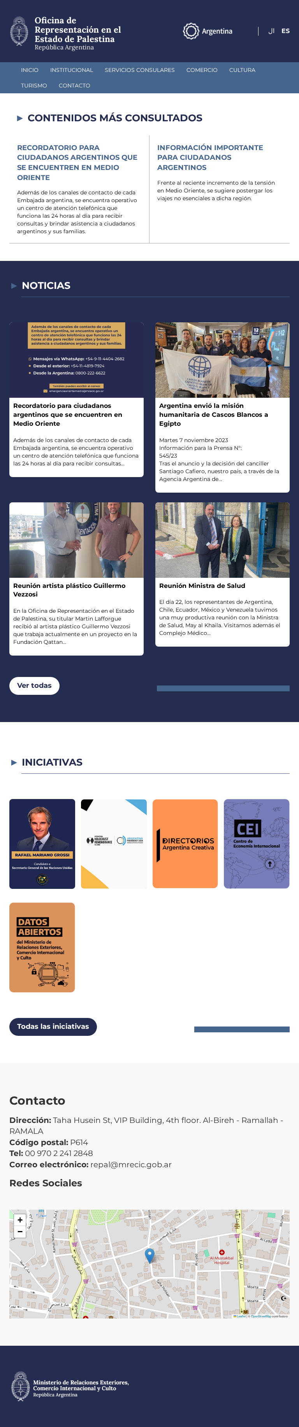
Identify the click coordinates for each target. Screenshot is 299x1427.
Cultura (242, 69)
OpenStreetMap (261, 1316)
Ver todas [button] (34, 685)
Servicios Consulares (140, 69)
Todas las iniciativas (53, 1026)
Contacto (74, 85)
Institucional (71, 69)
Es (285, 31)
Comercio (202, 69)
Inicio (30, 69)
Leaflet (241, 1316)
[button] (150, 1256)
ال (271, 31)
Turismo (34, 85)
